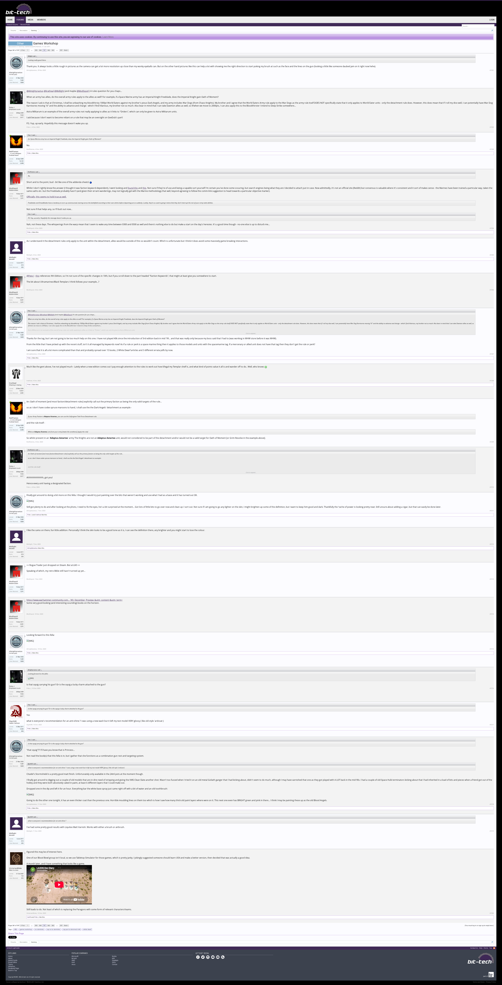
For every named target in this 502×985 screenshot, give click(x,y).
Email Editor (12, 962)
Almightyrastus (15, 73)
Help (480, 948)
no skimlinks (39, 929)
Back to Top (12, 970)
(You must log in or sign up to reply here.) (479, 925)
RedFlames (13, 152)
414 (22, 265)
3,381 (22, 196)
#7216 (492, 688)
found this (133, 188)
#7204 (492, 228)
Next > (66, 50)
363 (53, 50)
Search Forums (12, 25)
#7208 (492, 381)
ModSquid (13, 188)
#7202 (492, 127)
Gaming (21, 46)
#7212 (492, 544)
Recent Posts (25, 25)
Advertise (11, 966)
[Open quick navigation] (492, 30)
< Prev (22, 50)
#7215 (492, 649)
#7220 (492, 913)
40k (15, 929)
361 (44, 50)
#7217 (492, 725)
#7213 (492, 579)
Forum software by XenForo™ (25, 982)
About (10, 958)
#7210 (492, 487)
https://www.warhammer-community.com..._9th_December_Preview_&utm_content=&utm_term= (74, 600)
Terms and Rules (479, 982)
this (144, 188)
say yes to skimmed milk (71, 929)
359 (36, 50)
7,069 (22, 80)
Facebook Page (13, 968)
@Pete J (30, 275)
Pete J (11, 107)
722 (22, 876)
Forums (20, 20)
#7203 (492, 149)
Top (490, 948)
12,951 (21, 391)
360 (40, 50)
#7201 (492, 70)
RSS (494, 948)
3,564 (22, 729)
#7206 (492, 290)
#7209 (492, 442)
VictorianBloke (15, 868)
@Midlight (59, 91)
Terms (10, 964)
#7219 (492, 831)
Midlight (12, 257)
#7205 (492, 255)
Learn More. (108, 37)
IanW (29, 917)
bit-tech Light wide (13, 948)
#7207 (492, 354)
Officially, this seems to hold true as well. (46, 196)
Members (41, 20)
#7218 (492, 804)
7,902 (22, 115)
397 (61, 50)
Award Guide (12, 960)
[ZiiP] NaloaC (36, 46)
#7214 (492, 614)
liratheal (12, 383)
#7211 (492, 511)
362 (48, 50)
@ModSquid (83, 91)
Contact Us (474, 948)
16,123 (21, 161)
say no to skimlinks (53, 929)
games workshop (26, 929)
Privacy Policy (491, 982)
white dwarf (87, 929)
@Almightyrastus (35, 91)
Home (10, 20)
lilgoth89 (12, 721)
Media (30, 20)
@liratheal (49, 91)
